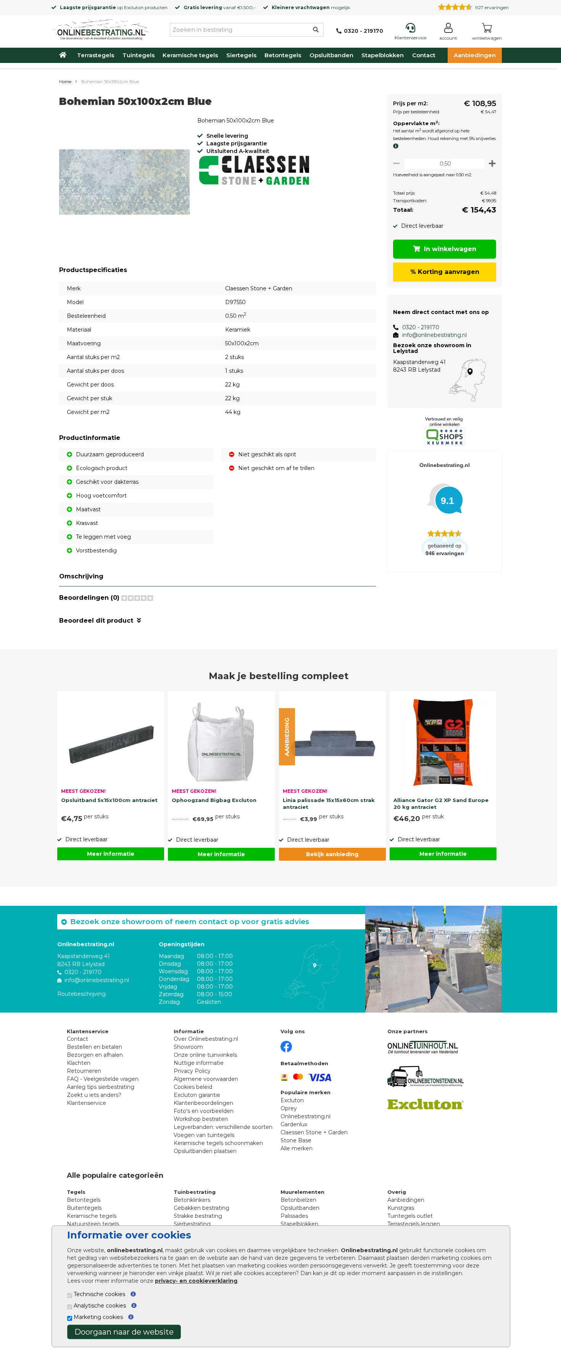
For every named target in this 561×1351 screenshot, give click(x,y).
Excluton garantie (197, 1095)
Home (65, 81)
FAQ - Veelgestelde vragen (103, 1079)
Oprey (288, 1108)
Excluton (133, 7)
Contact (423, 55)
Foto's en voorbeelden (204, 1111)
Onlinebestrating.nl (305, 1116)
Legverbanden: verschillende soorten (223, 1127)
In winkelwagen (450, 249)
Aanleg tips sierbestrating (100, 1087)
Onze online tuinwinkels (205, 1054)
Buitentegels (84, 1207)
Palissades (294, 1216)
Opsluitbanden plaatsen (205, 1151)
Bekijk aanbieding (332, 854)
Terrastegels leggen (413, 1224)
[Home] (101, 28)
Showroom (188, 1046)
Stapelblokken (382, 55)
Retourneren (84, 1071)
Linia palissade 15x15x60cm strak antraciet (329, 803)
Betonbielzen (298, 1199)
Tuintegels (139, 55)
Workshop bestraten (201, 1119)
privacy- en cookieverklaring (196, 1280)
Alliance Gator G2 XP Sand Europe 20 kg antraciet (440, 803)
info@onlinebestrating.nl (434, 335)
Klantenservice (86, 1103)
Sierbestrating (192, 1224)
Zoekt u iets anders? (94, 1095)
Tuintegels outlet (410, 1216)
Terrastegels (95, 55)
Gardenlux (293, 1124)
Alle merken (296, 1148)
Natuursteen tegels (93, 1224)
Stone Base (295, 1140)
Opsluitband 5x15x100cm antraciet (109, 800)
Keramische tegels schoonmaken (218, 1143)
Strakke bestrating (198, 1216)
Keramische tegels (190, 55)
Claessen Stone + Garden (314, 1132)
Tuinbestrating (195, 1192)
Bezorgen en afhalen (95, 1054)
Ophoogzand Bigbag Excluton (214, 800)
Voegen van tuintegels (204, 1135)
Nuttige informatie (199, 1063)
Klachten (78, 1063)
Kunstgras (400, 1207)
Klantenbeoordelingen (203, 1103)
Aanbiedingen (475, 55)
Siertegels (241, 55)
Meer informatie (110, 853)
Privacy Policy (192, 1071)
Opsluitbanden (331, 55)
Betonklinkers (192, 1199)
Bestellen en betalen (94, 1046)
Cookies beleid (193, 1087)
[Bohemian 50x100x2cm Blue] (124, 183)
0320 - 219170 (420, 327)
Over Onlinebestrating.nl (206, 1038)
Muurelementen (302, 1192)
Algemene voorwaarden (206, 1079)
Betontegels (282, 55)
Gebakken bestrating (201, 1207)
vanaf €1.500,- (220, 7)
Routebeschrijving (81, 993)
